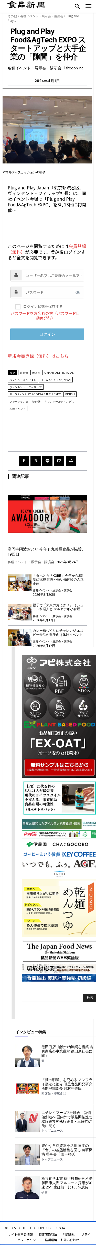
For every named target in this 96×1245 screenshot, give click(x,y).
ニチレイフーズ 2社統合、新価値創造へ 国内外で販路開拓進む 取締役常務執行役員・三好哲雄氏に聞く (66, 1119)
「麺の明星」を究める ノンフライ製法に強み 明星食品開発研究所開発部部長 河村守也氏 (66, 1084)
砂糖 (44, 1192)
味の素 (37, 401)
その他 (12, 16)
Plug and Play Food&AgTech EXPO (35, 394)
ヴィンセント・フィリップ (25, 387)
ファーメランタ (18, 401)
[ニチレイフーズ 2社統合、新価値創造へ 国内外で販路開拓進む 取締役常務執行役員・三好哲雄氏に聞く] (27, 1121)
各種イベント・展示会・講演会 (41, 16)
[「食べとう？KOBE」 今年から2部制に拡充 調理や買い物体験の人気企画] (19, 582)
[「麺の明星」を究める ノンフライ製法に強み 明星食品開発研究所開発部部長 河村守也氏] (27, 1088)
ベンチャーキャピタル (22, 380)
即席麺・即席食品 (53, 1093)
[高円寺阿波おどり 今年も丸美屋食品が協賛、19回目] (47, 514)
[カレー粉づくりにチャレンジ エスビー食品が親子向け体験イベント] (19, 637)
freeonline (75, 68)
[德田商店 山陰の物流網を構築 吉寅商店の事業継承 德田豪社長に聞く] (27, 1055)
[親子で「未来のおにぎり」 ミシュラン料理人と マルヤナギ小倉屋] (19, 612)
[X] (35, 461)
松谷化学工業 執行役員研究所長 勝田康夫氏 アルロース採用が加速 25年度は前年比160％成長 (66, 1182)
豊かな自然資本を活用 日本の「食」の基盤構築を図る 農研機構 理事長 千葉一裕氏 (66, 1149)
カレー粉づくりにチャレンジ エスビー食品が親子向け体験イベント (58, 633)
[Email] (59, 461)
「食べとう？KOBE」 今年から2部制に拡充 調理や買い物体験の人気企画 (58, 579)
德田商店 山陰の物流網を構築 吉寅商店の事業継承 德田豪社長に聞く (67, 1051)
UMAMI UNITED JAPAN (59, 372)
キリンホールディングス (59, 401)
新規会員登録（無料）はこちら (38, 356)
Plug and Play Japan (55, 380)
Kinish (70, 394)
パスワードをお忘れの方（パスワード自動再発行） (45, 315)
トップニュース (52, 1130)
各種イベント (17, 408)
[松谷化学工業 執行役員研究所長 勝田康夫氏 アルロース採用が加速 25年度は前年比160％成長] (27, 1187)
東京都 (24, 372)
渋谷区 (36, 372)
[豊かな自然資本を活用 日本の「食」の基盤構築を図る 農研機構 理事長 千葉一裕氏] (27, 1154)
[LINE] (47, 461)
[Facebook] (24, 461)
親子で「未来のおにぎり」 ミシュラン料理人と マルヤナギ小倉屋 (58, 607)
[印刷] (71, 461)
